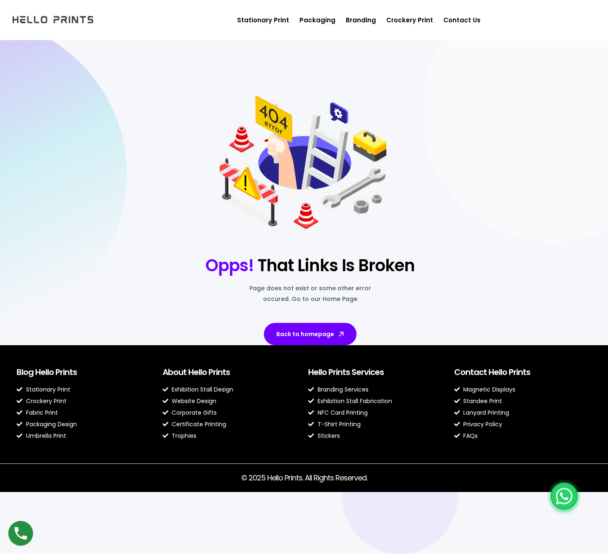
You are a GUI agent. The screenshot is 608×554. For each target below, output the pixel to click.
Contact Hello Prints (492, 372)
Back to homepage (305, 334)
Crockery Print (409, 20)
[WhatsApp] (564, 496)
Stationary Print (263, 20)
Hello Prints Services (346, 372)
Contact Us (462, 20)
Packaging (317, 20)
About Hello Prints (196, 372)
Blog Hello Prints (47, 372)
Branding (361, 20)
